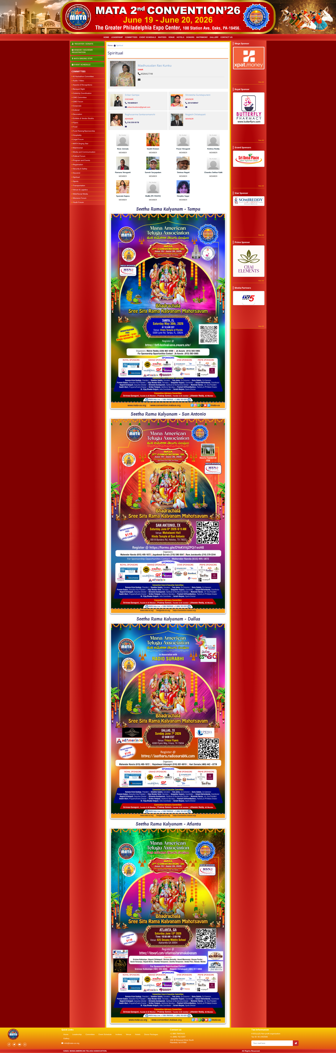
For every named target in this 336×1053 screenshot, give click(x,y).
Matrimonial (78, 148)
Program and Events (81, 160)
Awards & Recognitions (82, 85)
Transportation (79, 185)
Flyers (75, 123)
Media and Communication (84, 152)
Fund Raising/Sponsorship (84, 131)
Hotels (180, 37)
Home (110, 45)
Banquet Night (79, 89)
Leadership (77, 1034)
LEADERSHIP (117, 37)
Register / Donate (83, 44)
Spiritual (76, 177)
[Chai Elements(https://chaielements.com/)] (248, 261)
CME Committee (80, 97)
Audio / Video (78, 81)
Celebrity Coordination (82, 93)
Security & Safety (80, 169)
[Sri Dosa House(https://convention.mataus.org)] (248, 159)
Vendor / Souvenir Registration (82, 51)
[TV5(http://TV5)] (248, 298)
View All (261, 82)
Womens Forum (79, 198)
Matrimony (202, 37)
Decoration (77, 114)
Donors (190, 37)
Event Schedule (147, 37)
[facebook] (9, 1044)
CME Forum (78, 102)
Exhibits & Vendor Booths (83, 118)
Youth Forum (78, 202)
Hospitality (77, 135)
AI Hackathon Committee (83, 76)
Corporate (77, 106)
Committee (90, 1034)
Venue (171, 37)
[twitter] (14, 1044)
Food (75, 127)
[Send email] (296, 1043)
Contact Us (226, 37)
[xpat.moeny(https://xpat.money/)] (248, 58)
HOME (106, 37)
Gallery (214, 37)
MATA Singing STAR (82, 58)
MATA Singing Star (80, 143)
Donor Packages (151, 1034)
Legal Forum (78, 139)
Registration (78, 164)
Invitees (119, 1034)
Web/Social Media (80, 194)
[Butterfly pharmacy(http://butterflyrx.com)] (248, 108)
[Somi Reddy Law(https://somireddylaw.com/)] (248, 201)
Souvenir (76, 173)
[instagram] (25, 1044)
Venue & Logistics (80, 190)
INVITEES (162, 37)
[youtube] (19, 1044)
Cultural (76, 110)
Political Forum (79, 156)
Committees (131, 37)
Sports (75, 181)
